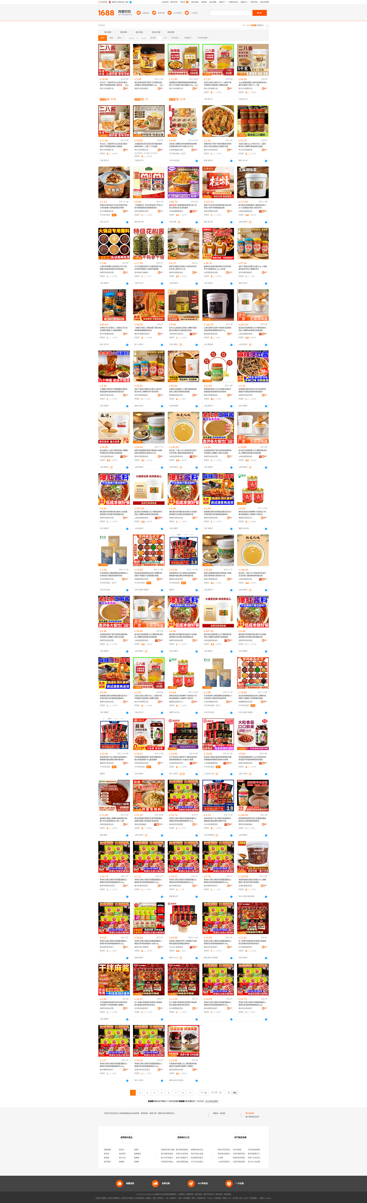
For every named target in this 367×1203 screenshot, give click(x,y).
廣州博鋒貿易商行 (107, 1070)
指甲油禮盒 (237, 1150)
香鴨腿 (136, 1158)
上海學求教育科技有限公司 (228, 1162)
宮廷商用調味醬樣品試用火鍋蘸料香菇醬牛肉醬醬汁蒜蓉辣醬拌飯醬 (148, 574)
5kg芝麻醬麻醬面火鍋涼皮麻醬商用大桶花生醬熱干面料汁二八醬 (253, 84)
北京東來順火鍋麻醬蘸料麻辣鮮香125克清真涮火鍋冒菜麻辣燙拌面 (114, 574)
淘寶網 (148, 1198)
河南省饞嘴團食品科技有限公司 (177, 211)
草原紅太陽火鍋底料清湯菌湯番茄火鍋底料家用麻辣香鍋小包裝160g (148, 942)
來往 (241, 1198)
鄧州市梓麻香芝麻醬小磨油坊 (172, 1158)
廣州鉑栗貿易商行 (211, 1008)
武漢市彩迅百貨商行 (142, 1070)
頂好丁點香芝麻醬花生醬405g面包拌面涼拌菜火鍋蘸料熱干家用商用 (148, 390)
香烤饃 (106, 1158)
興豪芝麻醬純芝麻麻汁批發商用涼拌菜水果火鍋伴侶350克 (183, 268)
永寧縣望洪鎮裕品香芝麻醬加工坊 (174, 1162)
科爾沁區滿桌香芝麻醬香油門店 (188, 1154)
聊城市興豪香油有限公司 (177, 273)
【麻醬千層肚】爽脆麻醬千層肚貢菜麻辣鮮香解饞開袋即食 (148, 329)
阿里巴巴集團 (101, 1198)
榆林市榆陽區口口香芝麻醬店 (187, 1158)
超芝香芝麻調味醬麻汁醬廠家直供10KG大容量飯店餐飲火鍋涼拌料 (252, 206)
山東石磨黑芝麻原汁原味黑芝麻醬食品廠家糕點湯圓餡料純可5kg (217, 329)
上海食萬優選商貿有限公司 (212, 763)
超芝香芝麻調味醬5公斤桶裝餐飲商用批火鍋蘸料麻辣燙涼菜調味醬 (253, 451)
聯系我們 (219, 1194)
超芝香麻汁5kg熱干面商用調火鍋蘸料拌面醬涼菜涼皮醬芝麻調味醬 (114, 451)
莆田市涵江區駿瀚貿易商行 (142, 947)
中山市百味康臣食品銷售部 (246, 150)
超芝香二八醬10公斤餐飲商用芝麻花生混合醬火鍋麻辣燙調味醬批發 (183, 451)
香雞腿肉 (137, 1154)
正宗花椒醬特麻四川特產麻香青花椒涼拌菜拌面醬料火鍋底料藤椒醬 (148, 268)
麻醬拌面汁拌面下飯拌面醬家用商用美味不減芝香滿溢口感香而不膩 (217, 145)
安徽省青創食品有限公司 (108, 824)
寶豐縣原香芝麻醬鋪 (198, 1150)
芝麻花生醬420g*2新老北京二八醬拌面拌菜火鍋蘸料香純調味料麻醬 (252, 145)
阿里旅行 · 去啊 (175, 1198)
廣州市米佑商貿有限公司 (212, 150)
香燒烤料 (122, 1154)
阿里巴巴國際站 (114, 1198)
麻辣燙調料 (138, 153)
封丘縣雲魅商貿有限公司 (177, 1008)
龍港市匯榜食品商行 (107, 886)
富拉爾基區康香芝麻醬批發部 (172, 1154)
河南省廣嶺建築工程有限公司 (259, 1150)
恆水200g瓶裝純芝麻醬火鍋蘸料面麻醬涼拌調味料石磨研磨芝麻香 (183, 329)
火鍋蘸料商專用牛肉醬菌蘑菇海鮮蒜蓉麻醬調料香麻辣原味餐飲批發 (113, 390)
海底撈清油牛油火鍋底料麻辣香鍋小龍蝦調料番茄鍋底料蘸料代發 (217, 819)
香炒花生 (122, 1158)
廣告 (127, 85)
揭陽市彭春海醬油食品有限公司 (142, 89)
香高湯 (106, 1154)
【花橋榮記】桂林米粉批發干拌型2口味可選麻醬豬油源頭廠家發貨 (148, 206)
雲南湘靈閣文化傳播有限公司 (259, 1154)
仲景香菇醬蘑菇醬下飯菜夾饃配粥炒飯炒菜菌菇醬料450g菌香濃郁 (148, 758)
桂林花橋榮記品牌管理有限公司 (142, 211)
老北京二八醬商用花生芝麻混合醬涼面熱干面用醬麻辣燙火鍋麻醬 (113, 145)
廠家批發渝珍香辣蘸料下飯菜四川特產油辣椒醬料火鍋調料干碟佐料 (252, 513)
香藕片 (136, 1150)
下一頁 (204, 1093)
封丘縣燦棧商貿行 (245, 947)
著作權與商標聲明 (169, 1194)
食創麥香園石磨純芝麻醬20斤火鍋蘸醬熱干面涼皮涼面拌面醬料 (252, 881)
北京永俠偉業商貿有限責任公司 (212, 824)
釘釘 (246, 1198)
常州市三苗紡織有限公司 (257, 1162)
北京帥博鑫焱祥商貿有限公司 (177, 150)
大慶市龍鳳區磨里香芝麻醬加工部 (189, 1162)
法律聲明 (181, 1194)
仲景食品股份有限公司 (142, 763)
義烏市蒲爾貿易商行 (142, 334)
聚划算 (160, 1198)
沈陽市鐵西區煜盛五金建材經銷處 (246, 1154)
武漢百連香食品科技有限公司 (246, 886)
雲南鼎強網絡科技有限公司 (228, 1154)
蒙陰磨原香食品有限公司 (212, 334)
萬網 (224, 1198)
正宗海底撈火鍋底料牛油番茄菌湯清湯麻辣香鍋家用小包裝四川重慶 (183, 758)
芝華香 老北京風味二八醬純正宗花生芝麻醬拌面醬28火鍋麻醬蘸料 (114, 329)
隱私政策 (198, 1194)
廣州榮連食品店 (175, 886)
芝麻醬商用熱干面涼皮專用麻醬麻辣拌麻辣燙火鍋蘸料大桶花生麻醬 (217, 451)
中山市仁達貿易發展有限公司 (177, 947)
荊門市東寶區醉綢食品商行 (108, 334)
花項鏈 (220, 1158)
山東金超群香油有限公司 (246, 211)
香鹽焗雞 (107, 1150)
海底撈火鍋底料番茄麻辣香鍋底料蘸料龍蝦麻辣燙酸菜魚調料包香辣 (217, 758)
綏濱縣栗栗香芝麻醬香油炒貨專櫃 (204, 1158)
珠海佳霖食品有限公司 (177, 1070)
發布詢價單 (249, 1113)
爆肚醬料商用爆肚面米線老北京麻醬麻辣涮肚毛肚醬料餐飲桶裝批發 (113, 513)
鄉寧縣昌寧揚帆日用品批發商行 (245, 1158)
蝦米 (193, 1198)
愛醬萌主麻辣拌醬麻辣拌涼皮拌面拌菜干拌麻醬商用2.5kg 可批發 (217, 268)
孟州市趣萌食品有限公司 (108, 211)
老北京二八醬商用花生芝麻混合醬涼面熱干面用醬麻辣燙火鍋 (113, 84)
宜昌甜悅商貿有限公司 (177, 763)
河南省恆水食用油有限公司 (177, 334)
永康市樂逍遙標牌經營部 (242, 1162)
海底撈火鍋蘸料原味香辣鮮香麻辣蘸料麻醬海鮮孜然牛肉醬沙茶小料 (183, 145)
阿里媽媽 (186, 1198)
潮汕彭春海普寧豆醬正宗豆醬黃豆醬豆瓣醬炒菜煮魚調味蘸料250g (148, 84)
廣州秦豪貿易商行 (107, 947)
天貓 (154, 1198)
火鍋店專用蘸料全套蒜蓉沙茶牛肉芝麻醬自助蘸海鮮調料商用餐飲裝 (113, 268)
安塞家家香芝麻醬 (168, 1150)
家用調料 (154, 153)
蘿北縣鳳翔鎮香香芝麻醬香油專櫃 (189, 1150)
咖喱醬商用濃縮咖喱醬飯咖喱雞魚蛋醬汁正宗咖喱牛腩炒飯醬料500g (183, 84)
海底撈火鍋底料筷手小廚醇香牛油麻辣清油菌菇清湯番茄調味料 (183, 942)
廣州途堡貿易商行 (141, 886)
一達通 (260, 1198)
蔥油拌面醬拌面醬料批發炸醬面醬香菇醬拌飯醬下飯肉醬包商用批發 (148, 819)
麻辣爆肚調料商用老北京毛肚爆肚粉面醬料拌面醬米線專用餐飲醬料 (252, 390)
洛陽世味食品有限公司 (108, 273)
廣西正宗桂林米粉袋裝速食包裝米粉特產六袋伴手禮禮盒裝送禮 (217, 206)
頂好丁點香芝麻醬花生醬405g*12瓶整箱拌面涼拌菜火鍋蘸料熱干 (253, 268)
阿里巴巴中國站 (127, 1198)
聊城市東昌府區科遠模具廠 (228, 1150)
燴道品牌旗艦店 (140, 824)
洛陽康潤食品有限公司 (142, 579)
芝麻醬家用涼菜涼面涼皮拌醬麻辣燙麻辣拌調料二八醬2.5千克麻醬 (148, 145)
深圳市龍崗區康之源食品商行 (246, 273)
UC (229, 1198)
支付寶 (235, 1198)
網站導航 (227, 1194)
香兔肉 (121, 1150)
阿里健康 (253, 1198)
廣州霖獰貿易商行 (211, 886)
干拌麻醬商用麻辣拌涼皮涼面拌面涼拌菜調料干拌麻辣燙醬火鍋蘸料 (113, 1003)
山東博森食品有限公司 (212, 273)
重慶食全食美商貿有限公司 (177, 579)
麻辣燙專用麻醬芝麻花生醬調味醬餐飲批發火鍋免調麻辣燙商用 (252, 819)
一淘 (166, 1198)
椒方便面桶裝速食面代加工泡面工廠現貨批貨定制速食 (183, 206)
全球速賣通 (139, 1198)
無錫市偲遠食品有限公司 (246, 763)
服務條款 (189, 1194)
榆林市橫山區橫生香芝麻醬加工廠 (204, 1154)
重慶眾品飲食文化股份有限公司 (246, 518)
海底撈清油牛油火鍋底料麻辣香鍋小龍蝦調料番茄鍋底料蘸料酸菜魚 (183, 574)
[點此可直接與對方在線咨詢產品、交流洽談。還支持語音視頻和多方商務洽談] (197, 161)
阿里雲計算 (201, 1198)
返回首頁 (200, 1101)
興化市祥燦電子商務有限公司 (108, 89)
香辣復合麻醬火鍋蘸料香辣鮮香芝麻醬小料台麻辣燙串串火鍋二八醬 (113, 819)
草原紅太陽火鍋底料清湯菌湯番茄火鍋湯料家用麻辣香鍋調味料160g (183, 819)
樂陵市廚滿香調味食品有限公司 (246, 824)
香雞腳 (121, 1162)
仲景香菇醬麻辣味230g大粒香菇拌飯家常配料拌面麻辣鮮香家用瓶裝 (252, 758)
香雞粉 (136, 1162)
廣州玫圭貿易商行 (211, 947)
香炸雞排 (107, 1162)
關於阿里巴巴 (209, 1194)
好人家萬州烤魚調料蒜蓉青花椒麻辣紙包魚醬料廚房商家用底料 (252, 942)
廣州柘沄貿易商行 (245, 1008)
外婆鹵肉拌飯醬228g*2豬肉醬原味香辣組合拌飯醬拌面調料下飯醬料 (183, 1065)
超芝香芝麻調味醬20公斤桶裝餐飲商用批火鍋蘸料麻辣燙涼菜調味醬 (252, 329)
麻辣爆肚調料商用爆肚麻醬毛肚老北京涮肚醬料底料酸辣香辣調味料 (217, 513)
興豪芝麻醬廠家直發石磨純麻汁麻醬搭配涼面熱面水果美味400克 (148, 451)
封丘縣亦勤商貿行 (141, 1008)
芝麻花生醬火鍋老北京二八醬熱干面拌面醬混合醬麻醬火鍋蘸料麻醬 (217, 84)
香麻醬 (222, 1113)
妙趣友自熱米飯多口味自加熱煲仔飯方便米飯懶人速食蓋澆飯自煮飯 (113, 206)
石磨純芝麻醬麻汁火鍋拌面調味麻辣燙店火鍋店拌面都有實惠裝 (183, 390)
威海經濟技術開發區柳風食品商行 (177, 824)
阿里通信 (217, 1198)
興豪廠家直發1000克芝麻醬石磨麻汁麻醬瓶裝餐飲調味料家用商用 (217, 390)
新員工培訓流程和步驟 (256, 1158)
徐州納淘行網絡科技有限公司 (142, 273)
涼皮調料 (147, 153)
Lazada (268, 1198)
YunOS (210, 1198)
